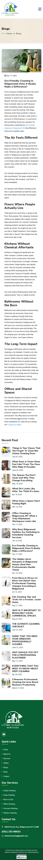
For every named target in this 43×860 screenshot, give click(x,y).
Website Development (11, 852)
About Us (6, 754)
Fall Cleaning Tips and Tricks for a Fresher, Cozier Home (26, 599)
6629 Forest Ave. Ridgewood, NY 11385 (21, 827)
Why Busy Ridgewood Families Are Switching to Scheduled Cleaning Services (26, 533)
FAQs (5, 772)
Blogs (5, 767)
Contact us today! (14, 425)
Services (6, 758)
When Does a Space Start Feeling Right (26, 502)
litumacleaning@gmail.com (16, 836)
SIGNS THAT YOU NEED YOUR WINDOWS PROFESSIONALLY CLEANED (24, 640)
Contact (6, 776)
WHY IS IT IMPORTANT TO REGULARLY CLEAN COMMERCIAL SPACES (26, 613)
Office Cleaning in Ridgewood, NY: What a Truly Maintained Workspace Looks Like (24, 517)
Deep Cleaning (9, 795)
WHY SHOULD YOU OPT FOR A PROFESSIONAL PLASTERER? (25, 655)
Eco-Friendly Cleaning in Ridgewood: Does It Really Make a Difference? (26, 548)
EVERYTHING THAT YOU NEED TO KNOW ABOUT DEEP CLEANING (25, 668)
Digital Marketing (33, 852)
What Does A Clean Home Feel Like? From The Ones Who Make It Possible (26, 464)
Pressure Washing (10, 808)
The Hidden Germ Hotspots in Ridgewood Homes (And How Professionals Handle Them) (24, 564)
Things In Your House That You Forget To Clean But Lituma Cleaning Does (26, 451)
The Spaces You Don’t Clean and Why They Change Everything (24, 478)
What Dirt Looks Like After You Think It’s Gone (25, 490)
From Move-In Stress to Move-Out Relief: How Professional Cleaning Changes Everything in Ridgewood (24, 583)
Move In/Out (8, 799)
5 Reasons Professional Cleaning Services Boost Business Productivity (25, 682)
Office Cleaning (9, 804)
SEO (26, 852)
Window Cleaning (10, 813)
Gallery (6, 763)
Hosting (21, 852)
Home (9, 33)
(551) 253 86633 (11, 831)
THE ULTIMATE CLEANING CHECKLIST (26, 625)
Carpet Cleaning (9, 791)
